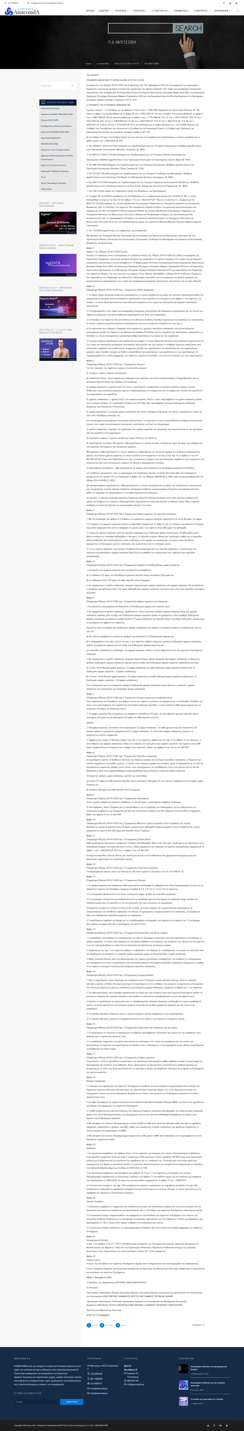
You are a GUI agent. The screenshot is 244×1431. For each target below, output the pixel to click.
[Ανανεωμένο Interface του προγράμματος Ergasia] (183, 1368)
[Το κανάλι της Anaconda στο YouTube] (183, 1401)
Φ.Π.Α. (43, 177)
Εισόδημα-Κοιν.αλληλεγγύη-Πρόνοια (56, 126)
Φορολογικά (46, 189)
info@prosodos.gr (135, 1384)
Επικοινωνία (221, 10)
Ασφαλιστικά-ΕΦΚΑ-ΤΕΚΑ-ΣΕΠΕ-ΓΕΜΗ (57, 114)
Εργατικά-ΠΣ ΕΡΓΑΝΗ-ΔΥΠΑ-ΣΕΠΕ (55, 132)
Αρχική (90, 10)
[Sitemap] (208, 1425)
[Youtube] (227, 1425)
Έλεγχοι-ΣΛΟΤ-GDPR (49, 120)
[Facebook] (214, 1425)
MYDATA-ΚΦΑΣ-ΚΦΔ (49, 144)
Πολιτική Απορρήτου (78, 1425)
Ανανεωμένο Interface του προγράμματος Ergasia (209, 1368)
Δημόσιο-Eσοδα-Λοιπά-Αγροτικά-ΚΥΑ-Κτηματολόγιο (57, 157)
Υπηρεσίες (139, 10)
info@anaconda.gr (98, 1393)
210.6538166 (96, 1374)
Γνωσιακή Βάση (103, 64)
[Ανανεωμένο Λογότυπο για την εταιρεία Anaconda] (183, 1385)
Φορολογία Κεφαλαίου (50, 138)
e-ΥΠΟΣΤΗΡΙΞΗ (159, 10)
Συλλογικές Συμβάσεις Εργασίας (55, 171)
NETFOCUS (63, 1425)
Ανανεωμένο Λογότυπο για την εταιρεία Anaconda (208, 1384)
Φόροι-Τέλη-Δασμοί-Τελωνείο (53, 183)
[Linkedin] (220, 1425)
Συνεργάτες (201, 10)
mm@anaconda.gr (98, 1388)
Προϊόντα (120, 10)
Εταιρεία (103, 10)
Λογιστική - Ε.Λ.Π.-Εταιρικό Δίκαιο (55, 150)
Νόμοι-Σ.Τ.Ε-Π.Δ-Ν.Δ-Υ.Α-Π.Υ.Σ (126, 64)
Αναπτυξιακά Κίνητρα (50, 108)
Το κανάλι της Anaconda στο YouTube (207, 1399)
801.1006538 (96, 1379)
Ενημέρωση (181, 10)
